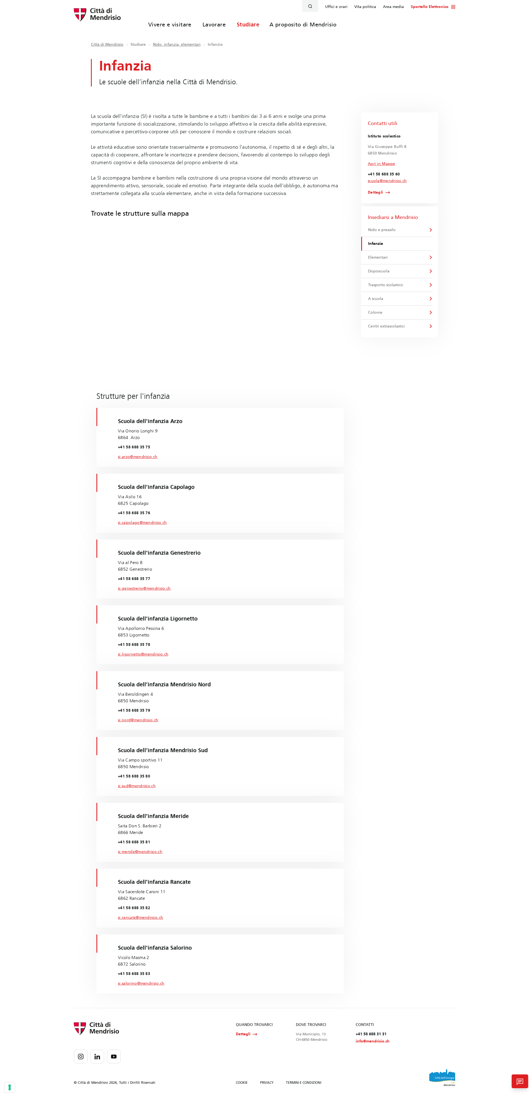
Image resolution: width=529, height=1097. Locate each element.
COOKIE (242, 1083)
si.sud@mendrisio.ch (137, 786)
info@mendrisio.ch (373, 1041)
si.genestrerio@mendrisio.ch (144, 588)
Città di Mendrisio (107, 44)
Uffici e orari (336, 7)
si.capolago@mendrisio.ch (142, 522)
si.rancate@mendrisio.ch (140, 917)
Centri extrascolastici (386, 326)
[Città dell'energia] (442, 1077)
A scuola (375, 298)
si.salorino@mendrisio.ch (141, 983)
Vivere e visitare (169, 24)
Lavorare (214, 24)
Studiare (248, 24)
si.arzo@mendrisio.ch (137, 456)
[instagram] (81, 1056)
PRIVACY (267, 1083)
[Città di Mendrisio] (97, 18)
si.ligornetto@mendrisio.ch (143, 654)
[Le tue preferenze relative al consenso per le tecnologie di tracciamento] (9, 1087)
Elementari (378, 257)
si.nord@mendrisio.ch (138, 720)
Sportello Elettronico (430, 7)
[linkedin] (97, 1056)
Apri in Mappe (381, 163)
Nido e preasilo (382, 229)
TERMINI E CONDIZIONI (303, 1083)
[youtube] (114, 1056)
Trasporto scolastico (385, 285)
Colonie (375, 312)
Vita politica (365, 7)
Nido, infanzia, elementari (177, 44)
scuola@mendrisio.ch (387, 180)
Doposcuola (379, 271)
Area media (393, 7)
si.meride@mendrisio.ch (140, 851)
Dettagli (375, 192)
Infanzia (375, 243)
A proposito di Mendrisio (303, 24)
